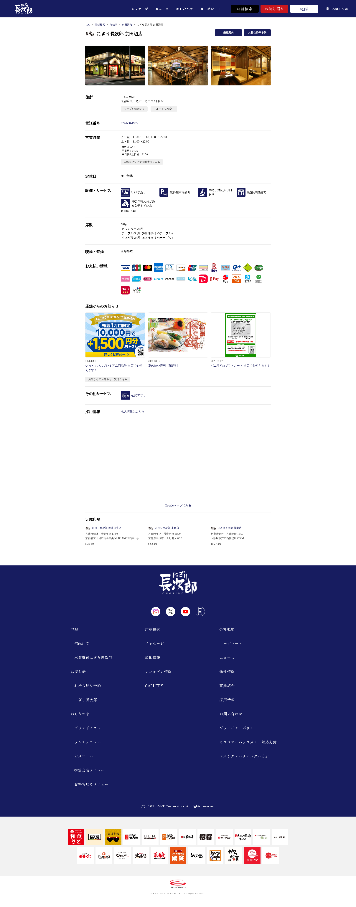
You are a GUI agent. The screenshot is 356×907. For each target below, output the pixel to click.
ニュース (162, 8)
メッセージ (139, 8)
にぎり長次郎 (85, 699)
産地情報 (152, 657)
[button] (115, 65)
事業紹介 (227, 685)
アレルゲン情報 (158, 671)
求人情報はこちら (133, 411)
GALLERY (154, 685)
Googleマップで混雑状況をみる (142, 161)
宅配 (304, 8)
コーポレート (210, 8)
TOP (87, 24)
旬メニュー (83, 756)
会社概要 (227, 629)
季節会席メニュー (89, 770)
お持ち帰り (274, 8)
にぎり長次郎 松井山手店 (106, 528)
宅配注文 (81, 643)
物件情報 (227, 671)
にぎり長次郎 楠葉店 (229, 528)
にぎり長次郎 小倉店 (167, 528)
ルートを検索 (164, 108)
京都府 (113, 24)
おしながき (184, 8)
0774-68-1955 (129, 123)
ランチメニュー (87, 742)
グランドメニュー (89, 728)
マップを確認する (134, 108)
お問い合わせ (230, 713)
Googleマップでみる (178, 505)
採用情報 (227, 699)
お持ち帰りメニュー (91, 784)
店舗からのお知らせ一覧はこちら (107, 379)
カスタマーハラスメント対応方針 (248, 742)
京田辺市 (127, 24)
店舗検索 (245, 8)
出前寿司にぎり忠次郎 (93, 657)
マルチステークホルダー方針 (244, 756)
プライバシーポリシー (238, 728)
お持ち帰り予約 (257, 32)
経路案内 (228, 32)
